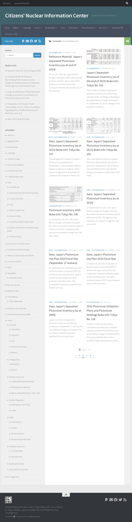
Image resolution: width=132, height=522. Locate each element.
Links (63, 27)
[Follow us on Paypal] (23, 41)
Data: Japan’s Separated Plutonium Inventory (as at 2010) (103, 198)
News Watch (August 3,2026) (18, 119)
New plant (15, 364)
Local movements (14, 261)
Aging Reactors (13, 141)
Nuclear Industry (17, 433)
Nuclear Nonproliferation (21, 439)
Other (11, 417)
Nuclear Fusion (13, 291)
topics (37, 27)
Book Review (12, 147)
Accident (12, 325)
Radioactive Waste (16, 464)
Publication (73, 27)
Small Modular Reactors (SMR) (19, 314)
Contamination (17, 451)
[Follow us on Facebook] (31, 41)
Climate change (13, 159)
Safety (13, 410)
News (7, 27)
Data (15, 27)
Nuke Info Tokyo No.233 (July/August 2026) (24, 70)
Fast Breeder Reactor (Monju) (22, 381)
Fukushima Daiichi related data (21, 222)
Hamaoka (15, 335)
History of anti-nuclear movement (20, 255)
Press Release (87, 27)
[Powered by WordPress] (14, 516)
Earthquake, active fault (20, 404)
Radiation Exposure (17, 446)
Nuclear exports (13, 285)
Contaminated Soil (14, 171)
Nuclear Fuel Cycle (16, 377)
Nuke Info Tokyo (15, 278)
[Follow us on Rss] (39, 41)
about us (10, 135)
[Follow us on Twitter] (35, 41)
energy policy (14, 359)
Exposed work (16, 456)
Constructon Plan (16, 198)
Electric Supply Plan (16, 210)
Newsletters (50, 27)
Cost (11, 204)
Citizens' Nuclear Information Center (46, 15)
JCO (13, 341)
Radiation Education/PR (16, 308)
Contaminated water (15, 176)
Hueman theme (34, 516)
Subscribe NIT (117, 27)
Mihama (14, 352)
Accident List (14, 187)
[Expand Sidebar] (127, 41)
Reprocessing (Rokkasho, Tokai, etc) (25, 393)
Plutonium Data (55, 52)
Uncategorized (13, 477)
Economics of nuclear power (18, 243)
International (16, 422)
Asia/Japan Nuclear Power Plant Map (23, 193)
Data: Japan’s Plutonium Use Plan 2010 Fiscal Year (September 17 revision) (63, 259)
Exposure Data (15, 216)
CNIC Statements (15, 301)
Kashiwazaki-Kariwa (19, 347)
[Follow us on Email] (27, 41)
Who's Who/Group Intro (18, 469)
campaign (27, 27)
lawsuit (14, 428)
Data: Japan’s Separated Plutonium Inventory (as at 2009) (65, 310)
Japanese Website (22, 3)
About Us (6, 3)
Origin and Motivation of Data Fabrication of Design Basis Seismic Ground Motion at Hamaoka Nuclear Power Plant (22, 95)
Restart (14, 370)
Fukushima (15, 329)
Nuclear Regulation (16, 400)
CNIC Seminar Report (15, 165)
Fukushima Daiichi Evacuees (18, 249)
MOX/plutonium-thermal (20, 387)
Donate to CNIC (11, 34)
